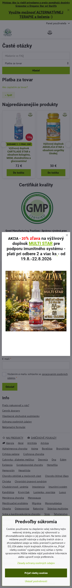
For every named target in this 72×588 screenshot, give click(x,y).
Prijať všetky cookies (36, 573)
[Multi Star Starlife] (36, 330)
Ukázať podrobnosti (36, 581)
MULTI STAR (41, 243)
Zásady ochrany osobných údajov (36, 563)
